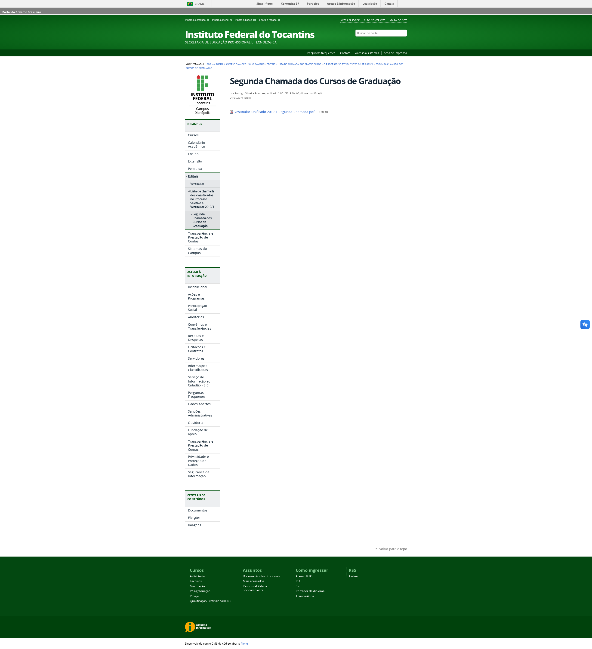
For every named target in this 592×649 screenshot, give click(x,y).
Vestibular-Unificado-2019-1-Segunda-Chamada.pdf (274, 112)
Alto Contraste (374, 20)
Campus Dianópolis (238, 64)
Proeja (194, 596)
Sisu (298, 586)
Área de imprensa (395, 53)
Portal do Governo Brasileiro (21, 12)
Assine (353, 576)
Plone (244, 643)
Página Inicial (215, 64)
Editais (271, 64)
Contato (345, 53)
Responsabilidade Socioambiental (255, 588)
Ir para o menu (221, 19)
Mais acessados (253, 581)
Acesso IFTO (304, 576)
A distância (197, 576)
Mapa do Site (398, 20)
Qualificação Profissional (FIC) (210, 601)
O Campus (258, 64)
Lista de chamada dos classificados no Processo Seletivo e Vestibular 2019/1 (325, 64)
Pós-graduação (200, 591)
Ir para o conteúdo (197, 19)
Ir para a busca (245, 19)
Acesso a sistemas (367, 53)
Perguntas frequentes (321, 53)
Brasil (199, 4)
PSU (298, 581)
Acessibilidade (350, 20)
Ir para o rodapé (269, 19)
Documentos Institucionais (261, 576)
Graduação (197, 586)
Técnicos (196, 581)
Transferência (305, 596)
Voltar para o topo (393, 549)
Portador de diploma (310, 591)
